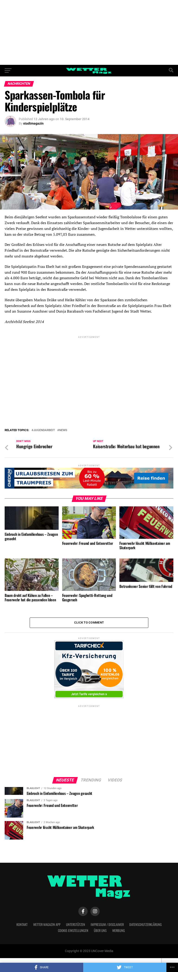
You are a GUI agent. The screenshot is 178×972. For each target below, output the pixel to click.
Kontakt (22, 924)
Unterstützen (75, 924)
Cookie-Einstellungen (73, 930)
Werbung (118, 930)
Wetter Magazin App (46, 924)
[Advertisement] (89, 32)
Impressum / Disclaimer (107, 924)
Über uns (100, 930)
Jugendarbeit (44, 430)
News (63, 430)
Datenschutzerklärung (145, 924)
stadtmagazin (33, 123)
